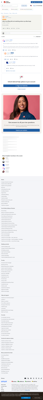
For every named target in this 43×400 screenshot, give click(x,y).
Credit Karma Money (5, 194)
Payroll (2, 356)
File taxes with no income (5, 271)
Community (3, 308)
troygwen (6, 16)
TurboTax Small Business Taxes (6, 228)
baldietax (7, 171)
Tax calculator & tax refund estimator (7, 319)
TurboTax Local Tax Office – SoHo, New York (9, 237)
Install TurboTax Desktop (5, 251)
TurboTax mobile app (5, 201)
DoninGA (10, 62)
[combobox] (9, 6)
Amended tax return (5, 275)
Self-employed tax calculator (6, 326)
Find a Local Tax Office (5, 235)
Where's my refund (4, 301)
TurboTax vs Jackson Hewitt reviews (7, 349)
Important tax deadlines (5, 287)
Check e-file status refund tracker (7, 322)
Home (2, 13)
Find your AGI (3, 280)
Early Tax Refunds (4, 203)
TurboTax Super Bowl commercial (7, 342)
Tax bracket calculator (5, 321)
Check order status (4, 253)
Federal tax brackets (4, 289)
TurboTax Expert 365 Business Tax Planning (9, 230)
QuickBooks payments (5, 358)
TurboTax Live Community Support (7, 297)
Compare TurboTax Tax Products (7, 182)
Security (2, 391)
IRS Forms (3, 187)
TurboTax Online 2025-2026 (6, 183)
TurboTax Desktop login (5, 246)
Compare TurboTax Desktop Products (8, 248)
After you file (14, 13)
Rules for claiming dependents (6, 269)
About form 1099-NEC (5, 273)
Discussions (6, 13)
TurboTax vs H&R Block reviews (7, 344)
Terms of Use (27, 390)
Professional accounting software (7, 362)
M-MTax (6, 157)
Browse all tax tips (4, 264)
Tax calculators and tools (5, 317)
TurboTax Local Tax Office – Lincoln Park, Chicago (10, 241)
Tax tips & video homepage (6, 262)
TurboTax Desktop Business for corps (8, 257)
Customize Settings (37, 397)
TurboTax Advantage (5, 255)
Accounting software (5, 355)
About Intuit (3, 384)
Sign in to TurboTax (22, 85)
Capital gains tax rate (5, 277)
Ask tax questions (5, 9)
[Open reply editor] (21, 33)
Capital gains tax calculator (6, 329)
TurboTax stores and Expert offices (7, 232)
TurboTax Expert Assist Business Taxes (8, 226)
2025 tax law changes (5, 291)
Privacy (2, 389)
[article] (21, 45)
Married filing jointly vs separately (7, 266)
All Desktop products (5, 250)
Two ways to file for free (5, 304)
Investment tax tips (4, 284)
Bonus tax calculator (5, 331)
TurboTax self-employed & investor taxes (8, 214)
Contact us (3, 299)
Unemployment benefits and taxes (7, 282)
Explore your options (21, 130)
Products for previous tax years (6, 199)
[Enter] (2, 6)
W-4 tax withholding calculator (6, 324)
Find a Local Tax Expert (5, 233)
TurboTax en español (5, 205)
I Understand (26, 397)
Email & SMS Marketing (5, 369)
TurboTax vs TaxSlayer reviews (6, 346)
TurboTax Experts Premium (6, 219)
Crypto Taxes (3, 192)
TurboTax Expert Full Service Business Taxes (9, 225)
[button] (24, 5)
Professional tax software (5, 360)
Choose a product (14, 9)
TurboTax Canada (4, 198)
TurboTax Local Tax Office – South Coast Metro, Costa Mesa (12, 239)
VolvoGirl (7, 161)
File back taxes (4, 278)
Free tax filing (3, 210)
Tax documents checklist (5, 333)
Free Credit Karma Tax (5, 365)
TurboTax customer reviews (6, 340)
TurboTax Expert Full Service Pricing (7, 223)
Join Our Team (4, 386)
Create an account (21, 89)
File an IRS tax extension (5, 303)
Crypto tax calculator (5, 328)
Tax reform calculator (5, 335)
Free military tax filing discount (6, 216)
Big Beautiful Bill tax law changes (7, 310)
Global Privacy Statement (24, 393)
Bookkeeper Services (5, 371)
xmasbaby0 (7, 40)
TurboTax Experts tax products (6, 217)
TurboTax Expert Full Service (6, 221)
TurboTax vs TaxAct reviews (6, 347)
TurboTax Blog (4, 196)
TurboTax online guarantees (6, 185)
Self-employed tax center (5, 189)
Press (2, 387)
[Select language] (31, 5)
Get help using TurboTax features (26, 9)
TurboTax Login (4, 306)
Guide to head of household (6, 268)
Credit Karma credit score (6, 364)
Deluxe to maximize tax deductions (7, 212)
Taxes (10, 13)
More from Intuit (4, 367)
